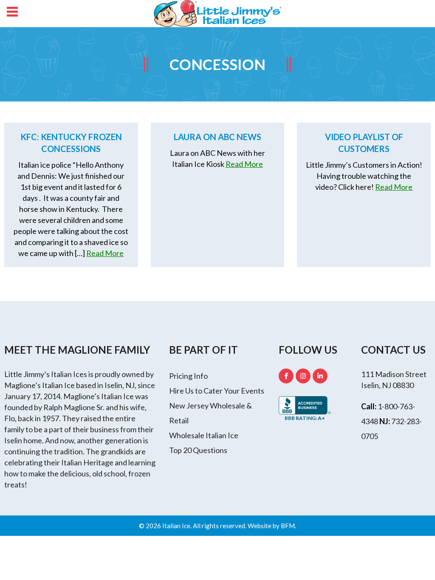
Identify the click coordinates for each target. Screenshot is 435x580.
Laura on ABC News (217, 137)
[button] (11, 12)
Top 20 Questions (198, 450)
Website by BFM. (272, 525)
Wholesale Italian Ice (203, 435)
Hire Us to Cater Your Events (216, 390)
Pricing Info (188, 375)
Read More (105, 253)
